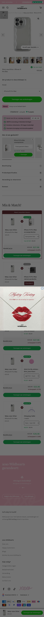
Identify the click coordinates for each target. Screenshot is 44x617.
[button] (22, 309)
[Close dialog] (42, 288)
